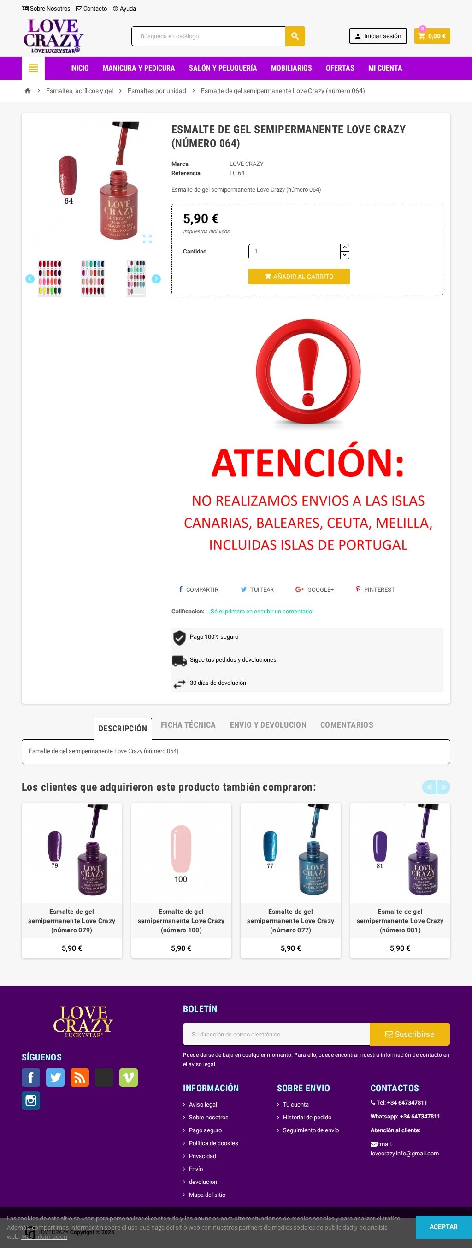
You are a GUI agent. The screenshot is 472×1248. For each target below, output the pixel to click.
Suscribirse (413, 1034)
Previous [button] (429, 787)
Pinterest (379, 589)
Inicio (79, 68)
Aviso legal (203, 1104)
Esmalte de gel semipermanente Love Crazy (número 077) (290, 921)
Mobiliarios (291, 68)
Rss (80, 1077)
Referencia (186, 173)
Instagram (31, 1100)
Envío (196, 1169)
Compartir (201, 589)
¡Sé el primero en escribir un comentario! (261, 611)
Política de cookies (213, 1143)
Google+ (320, 589)
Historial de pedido (307, 1117)
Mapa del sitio (207, 1194)
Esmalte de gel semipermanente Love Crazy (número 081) (400, 921)
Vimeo (128, 1077)
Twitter (55, 1077)
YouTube (104, 1077)
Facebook (31, 1077)
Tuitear (261, 589)
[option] (72, 881)
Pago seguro (205, 1130)
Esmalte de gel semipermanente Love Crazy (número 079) (71, 921)
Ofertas (340, 68)
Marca (180, 163)
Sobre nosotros (209, 1117)
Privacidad (202, 1156)
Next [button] (443, 787)
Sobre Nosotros (50, 8)
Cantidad (194, 251)
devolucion (203, 1181)
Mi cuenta (385, 68)
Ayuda (124, 8)
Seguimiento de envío (311, 1130)
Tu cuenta (296, 1104)
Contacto (94, 8)
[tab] (123, 725)
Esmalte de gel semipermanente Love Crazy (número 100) (181, 921)
